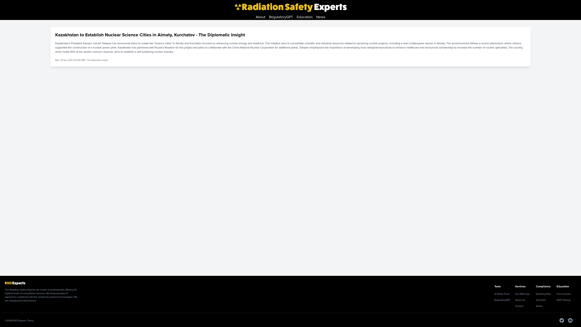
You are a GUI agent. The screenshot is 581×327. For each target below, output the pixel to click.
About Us (520, 300)
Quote (539, 306)
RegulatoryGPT (502, 300)
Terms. (30, 320)
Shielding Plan (543, 294)
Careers (519, 306)
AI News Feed (501, 294)
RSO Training (563, 300)
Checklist (541, 300)
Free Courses (564, 294)
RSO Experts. (20, 320)
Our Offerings (522, 294)
